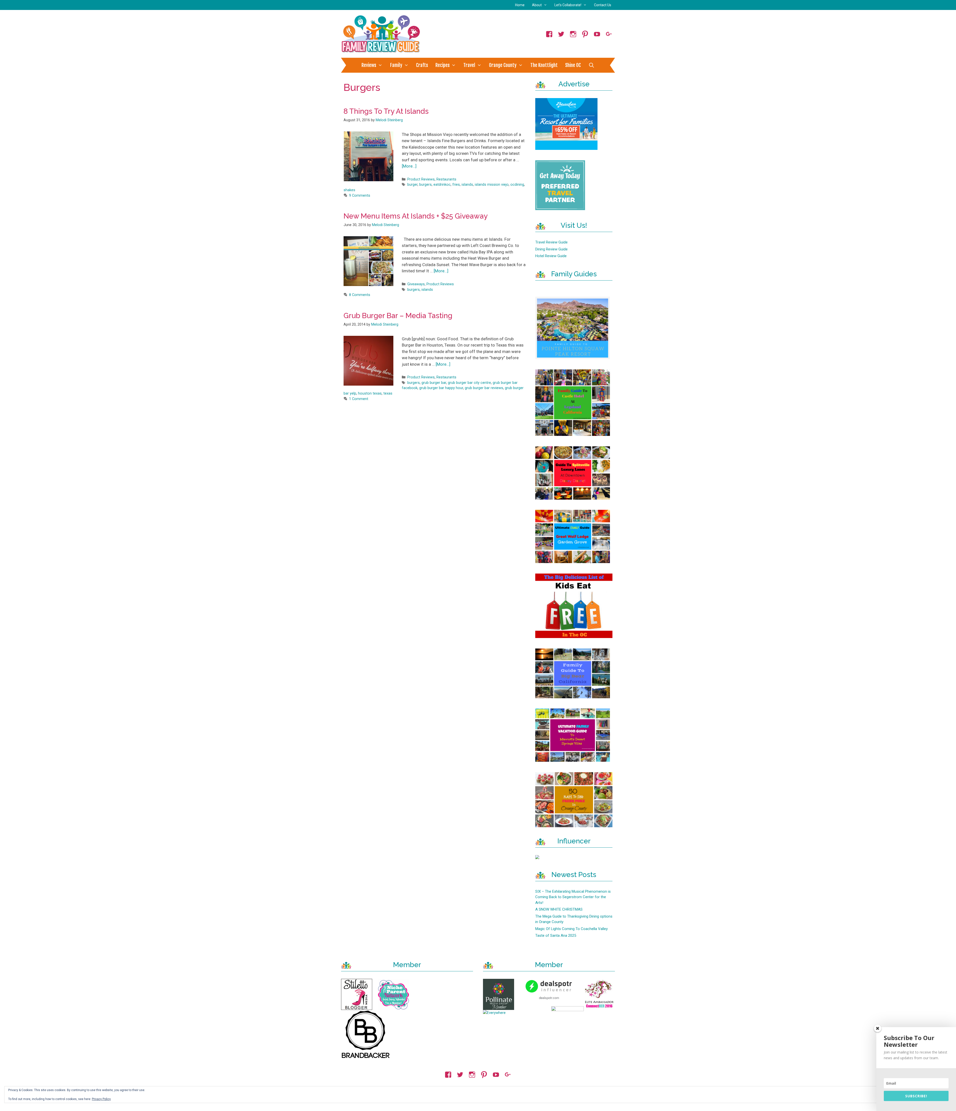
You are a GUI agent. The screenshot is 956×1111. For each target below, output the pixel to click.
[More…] (409, 166)
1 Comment (358, 399)
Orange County (503, 65)
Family (396, 65)
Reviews (368, 65)
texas (387, 393)
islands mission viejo (492, 184)
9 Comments (359, 195)
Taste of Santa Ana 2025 (555, 935)
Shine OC (573, 65)
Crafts (422, 65)
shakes (349, 190)
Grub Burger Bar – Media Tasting (398, 315)
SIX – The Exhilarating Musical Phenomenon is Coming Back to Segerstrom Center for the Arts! (573, 897)
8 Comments (359, 295)
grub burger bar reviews (484, 388)
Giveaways (416, 284)
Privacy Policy (101, 1099)
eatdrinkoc (442, 184)
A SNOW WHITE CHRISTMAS (559, 909)
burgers (425, 184)
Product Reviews (421, 179)
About (537, 5)
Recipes (442, 65)
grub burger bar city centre (469, 383)
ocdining (517, 184)
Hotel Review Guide (551, 256)
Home (520, 5)
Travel (469, 65)
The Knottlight (544, 65)
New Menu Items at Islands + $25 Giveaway (416, 216)
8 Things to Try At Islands (386, 111)
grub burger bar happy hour (441, 388)
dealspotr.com (549, 997)
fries (456, 184)
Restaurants (446, 179)
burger (412, 184)
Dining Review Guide (551, 249)
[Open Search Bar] (591, 65)
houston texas (370, 393)
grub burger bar (433, 383)
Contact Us (602, 5)
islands (467, 184)
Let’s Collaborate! (567, 5)
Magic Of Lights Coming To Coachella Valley (571, 929)
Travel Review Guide (551, 242)
